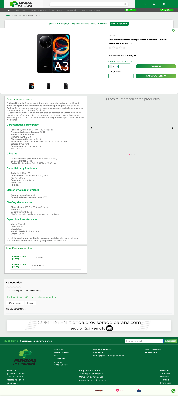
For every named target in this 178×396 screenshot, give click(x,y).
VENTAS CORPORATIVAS (168, 10)
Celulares (39, 16)
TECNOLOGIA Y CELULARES (22, 16)
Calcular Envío (156, 76)
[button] (144, 4)
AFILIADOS (132, 10)
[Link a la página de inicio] (7, 16)
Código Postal (115, 71)
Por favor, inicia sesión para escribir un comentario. (32, 297)
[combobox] (89, 4)
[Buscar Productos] (125, 4)
